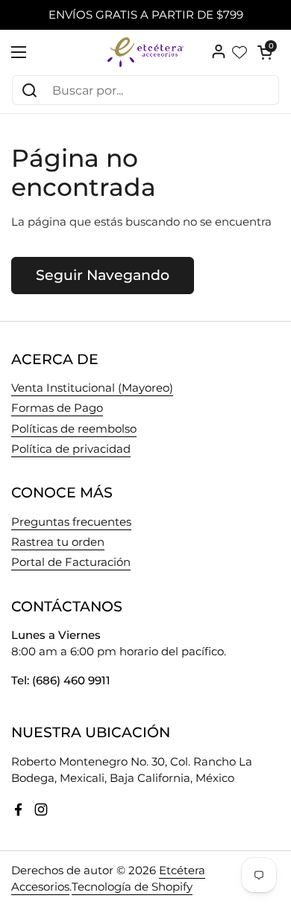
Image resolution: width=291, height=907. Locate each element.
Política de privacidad (71, 449)
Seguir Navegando (102, 275)
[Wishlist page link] (239, 52)
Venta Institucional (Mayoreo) (92, 388)
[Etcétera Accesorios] (145, 52)
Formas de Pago (57, 408)
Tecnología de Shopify (132, 887)
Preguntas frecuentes (71, 522)
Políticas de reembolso (74, 429)
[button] (265, 52)
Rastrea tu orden (57, 542)
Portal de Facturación (71, 562)
